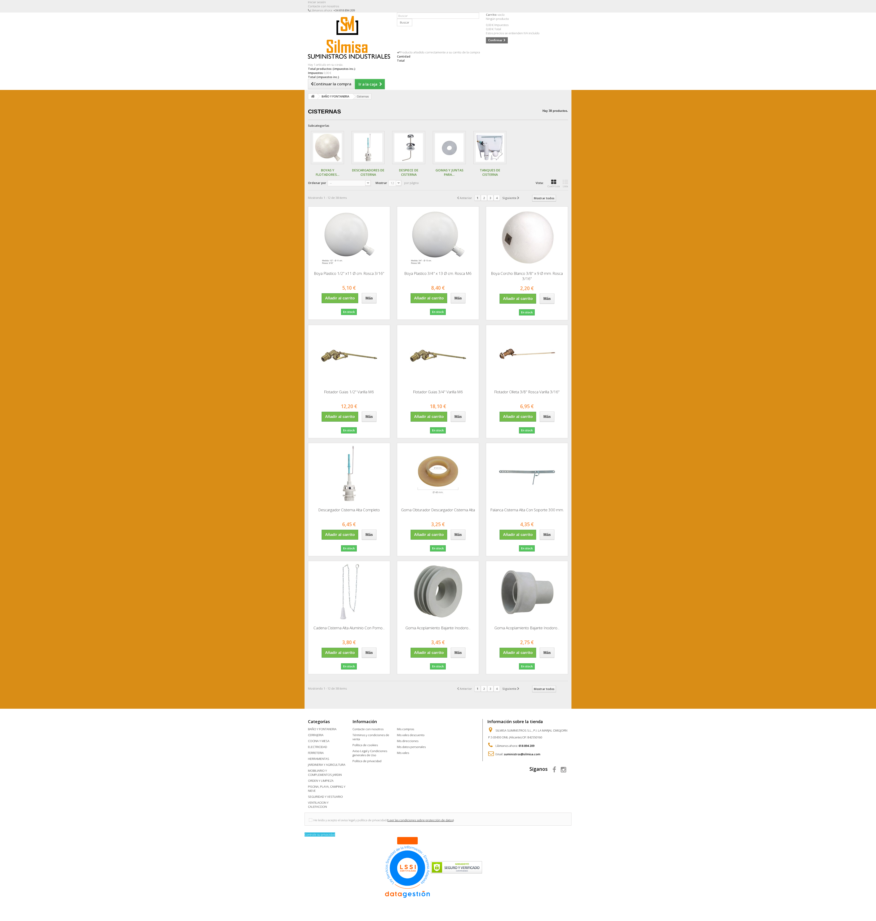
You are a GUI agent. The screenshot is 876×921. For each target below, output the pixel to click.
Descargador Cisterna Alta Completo (349, 509)
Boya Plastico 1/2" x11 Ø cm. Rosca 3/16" (349, 273)
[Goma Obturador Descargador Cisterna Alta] (438, 473)
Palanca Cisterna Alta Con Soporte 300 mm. (527, 509)
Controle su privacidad (320, 834)
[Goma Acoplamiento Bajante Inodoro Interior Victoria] (438, 591)
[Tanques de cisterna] (489, 147)
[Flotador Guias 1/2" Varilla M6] (349, 355)
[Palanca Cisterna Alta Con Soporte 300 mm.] (527, 473)
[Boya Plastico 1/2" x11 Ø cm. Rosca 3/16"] (349, 237)
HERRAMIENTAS (318, 759)
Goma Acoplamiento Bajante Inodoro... (437, 627)
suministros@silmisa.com (522, 754)
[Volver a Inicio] (312, 96)
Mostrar (381, 183)
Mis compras (405, 729)
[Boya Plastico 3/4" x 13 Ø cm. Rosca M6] (438, 237)
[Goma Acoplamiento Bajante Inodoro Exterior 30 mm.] (527, 591)
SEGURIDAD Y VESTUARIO (325, 797)
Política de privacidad (366, 761)
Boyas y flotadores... (327, 172)
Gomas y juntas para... (449, 172)
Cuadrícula (554, 186)
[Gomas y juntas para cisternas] (449, 147)
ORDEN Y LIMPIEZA (321, 781)
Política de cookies (365, 745)
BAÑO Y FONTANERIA (322, 729)
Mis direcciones (407, 741)
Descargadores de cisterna (368, 172)
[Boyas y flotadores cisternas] (327, 147)
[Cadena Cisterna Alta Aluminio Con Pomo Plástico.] (349, 591)
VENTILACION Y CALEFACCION (318, 804)
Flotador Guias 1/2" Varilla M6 (349, 391)
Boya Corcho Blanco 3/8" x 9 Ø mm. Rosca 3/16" (527, 276)
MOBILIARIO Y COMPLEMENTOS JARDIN (325, 773)
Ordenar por (317, 183)
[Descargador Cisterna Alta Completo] (349, 473)
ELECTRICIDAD (317, 747)
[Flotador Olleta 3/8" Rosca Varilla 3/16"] (527, 355)
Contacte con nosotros (323, 6)
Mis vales (403, 753)
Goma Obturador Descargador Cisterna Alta (438, 509)
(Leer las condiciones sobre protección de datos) (420, 820)
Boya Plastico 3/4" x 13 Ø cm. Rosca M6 (438, 273)
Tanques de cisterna (490, 172)
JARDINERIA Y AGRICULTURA (326, 765)
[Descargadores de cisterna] (368, 147)
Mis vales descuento (411, 735)
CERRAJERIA (315, 735)
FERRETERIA (316, 753)
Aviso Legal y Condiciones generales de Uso (369, 753)
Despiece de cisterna (408, 172)
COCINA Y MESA (318, 741)
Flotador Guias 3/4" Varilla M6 (438, 391)
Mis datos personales (411, 747)
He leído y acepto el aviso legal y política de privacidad (349, 820)
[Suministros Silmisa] (349, 37)
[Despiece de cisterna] (408, 147)
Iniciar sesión (317, 2)
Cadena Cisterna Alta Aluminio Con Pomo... (349, 627)
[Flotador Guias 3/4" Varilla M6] (438, 355)
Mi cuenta (407, 721)
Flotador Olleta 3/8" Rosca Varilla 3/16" (527, 391)
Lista (565, 186)
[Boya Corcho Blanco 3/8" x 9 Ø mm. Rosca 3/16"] (527, 237)
